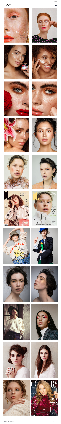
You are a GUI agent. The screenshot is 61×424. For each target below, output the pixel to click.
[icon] (55, 1)
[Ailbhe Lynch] (11, 5)
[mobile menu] (56, 6)
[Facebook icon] (52, 1)
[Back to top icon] (56, 421)
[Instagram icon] (54, 1)
